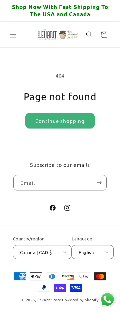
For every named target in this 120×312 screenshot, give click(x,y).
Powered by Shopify (80, 299)
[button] (13, 34)
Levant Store (49, 299)
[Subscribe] (99, 182)
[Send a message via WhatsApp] (107, 299)
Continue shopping (60, 121)
